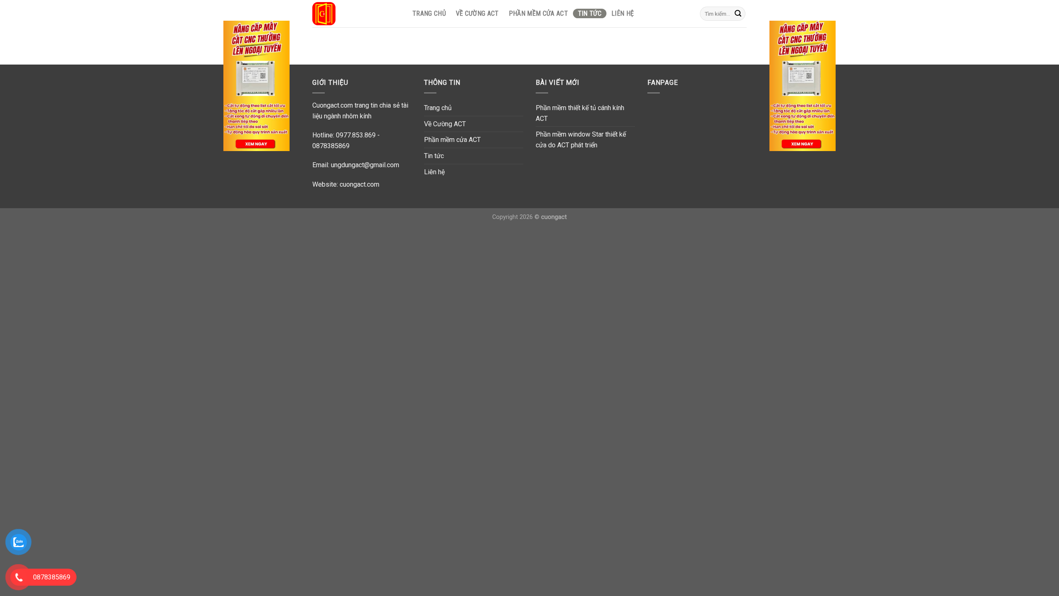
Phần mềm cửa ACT (538, 13)
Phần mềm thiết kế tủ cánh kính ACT (580, 113)
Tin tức (589, 13)
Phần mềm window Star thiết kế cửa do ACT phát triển (581, 139)
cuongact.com (359, 184)
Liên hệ (622, 13)
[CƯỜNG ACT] (353, 13)
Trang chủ (429, 13)
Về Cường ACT (477, 13)
